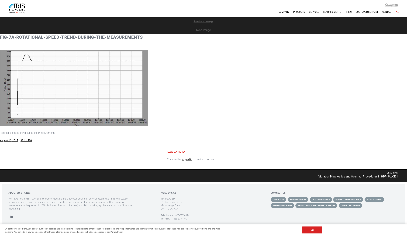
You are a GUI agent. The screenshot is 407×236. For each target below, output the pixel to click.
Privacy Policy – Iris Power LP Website (316, 205)
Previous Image (203, 21)
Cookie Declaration (350, 205)
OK (312, 230)
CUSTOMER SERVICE (321, 199)
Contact (387, 12)
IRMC (349, 12)
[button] (397, 12)
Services (314, 12)
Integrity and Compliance (348, 199)
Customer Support (367, 12)
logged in (187, 159)
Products (299, 12)
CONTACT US (278, 199)
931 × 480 (26, 140)
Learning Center (332, 12)
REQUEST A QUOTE (298, 199)
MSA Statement (374, 199)
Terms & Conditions (282, 205)
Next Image (203, 30)
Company (284, 12)
